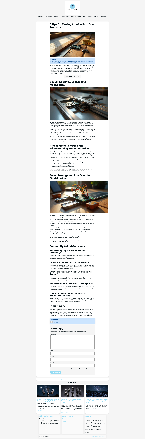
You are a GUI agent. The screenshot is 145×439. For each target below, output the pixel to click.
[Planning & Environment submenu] (106, 16)
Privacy (93, 436)
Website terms (98, 436)
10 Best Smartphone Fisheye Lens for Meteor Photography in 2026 (72, 400)
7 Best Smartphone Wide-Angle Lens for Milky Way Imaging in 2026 (97, 400)
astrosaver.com (46, 436)
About (63, 418)
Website (52, 362)
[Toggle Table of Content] (78, 77)
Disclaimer (104, 436)
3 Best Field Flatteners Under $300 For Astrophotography (50, 379)
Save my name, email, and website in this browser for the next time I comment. (72, 369)
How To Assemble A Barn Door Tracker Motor (97, 379)
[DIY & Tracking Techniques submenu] (68, 16)
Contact (64, 421)
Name (52, 350)
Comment (53, 334)
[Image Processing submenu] (92, 16)
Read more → (40, 410)
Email (52, 356)
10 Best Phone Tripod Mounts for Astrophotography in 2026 (48, 400)
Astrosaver (70, 30)
